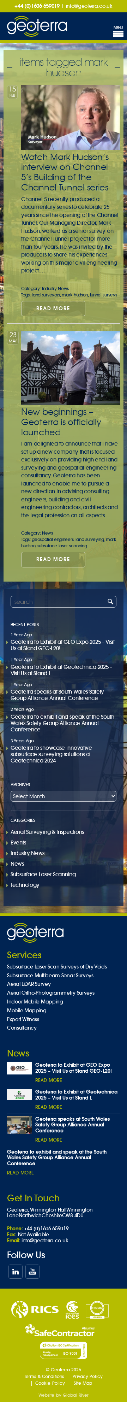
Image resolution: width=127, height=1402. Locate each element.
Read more (53, 308)
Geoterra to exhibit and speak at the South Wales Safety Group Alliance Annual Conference (62, 723)
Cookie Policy (50, 1383)
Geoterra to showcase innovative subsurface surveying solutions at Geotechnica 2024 (51, 754)
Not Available (33, 1234)
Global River (76, 1395)
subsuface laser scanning (62, 545)
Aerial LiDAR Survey (28, 984)
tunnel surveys (103, 295)
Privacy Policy (88, 1376)
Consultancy (22, 1028)
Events (18, 842)
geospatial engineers (52, 539)
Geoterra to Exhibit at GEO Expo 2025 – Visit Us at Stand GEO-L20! (63, 645)
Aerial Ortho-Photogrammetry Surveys (51, 993)
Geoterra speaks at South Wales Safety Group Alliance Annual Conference (57, 694)
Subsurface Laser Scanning (43, 874)
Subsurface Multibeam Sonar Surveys (50, 976)
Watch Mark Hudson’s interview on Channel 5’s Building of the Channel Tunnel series (64, 172)
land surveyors (46, 295)
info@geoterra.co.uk (89, 6)
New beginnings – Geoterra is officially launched (61, 421)
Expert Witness (23, 1020)
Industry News (55, 288)
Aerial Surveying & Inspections (47, 832)
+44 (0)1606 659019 (37, 5)
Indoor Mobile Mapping (35, 1002)
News (47, 533)
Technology (25, 885)
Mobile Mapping (27, 1011)
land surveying (89, 539)
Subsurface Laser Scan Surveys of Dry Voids (57, 967)
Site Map (83, 1383)
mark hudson (75, 295)
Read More (48, 1080)
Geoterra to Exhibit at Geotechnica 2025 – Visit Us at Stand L (62, 670)
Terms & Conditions (44, 1376)
